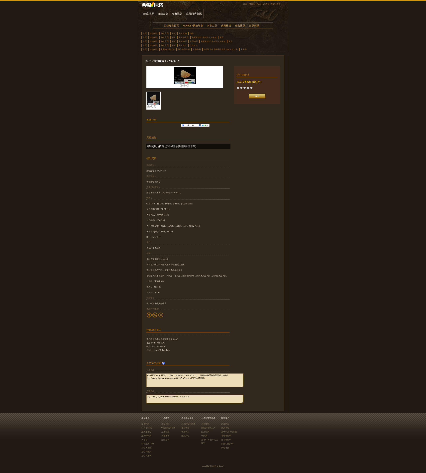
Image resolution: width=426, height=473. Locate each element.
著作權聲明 (226, 435)
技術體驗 (177, 13)
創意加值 (185, 435)
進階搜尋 (240, 25)
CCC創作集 (146, 427)
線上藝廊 (205, 431)
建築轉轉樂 (146, 435)
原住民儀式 (146, 451)
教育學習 (185, 427)
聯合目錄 (165, 423)
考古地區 (183, 41)
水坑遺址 (194, 45)
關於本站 (225, 427)
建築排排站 (146, 431)
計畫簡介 (225, 423)
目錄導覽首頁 (171, 25)
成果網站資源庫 (188, 423)
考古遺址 (183, 45)
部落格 (252, 3)
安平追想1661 (147, 443)
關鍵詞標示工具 (208, 427)
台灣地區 (194, 41)
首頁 (245, 3)
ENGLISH (275, 3)
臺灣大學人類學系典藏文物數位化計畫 (221, 49)
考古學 (244, 49)
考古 (174, 33)
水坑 (221, 37)
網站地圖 (225, 447)
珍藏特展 (148, 13)
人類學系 (197, 49)
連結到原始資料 (155, 146)
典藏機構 (226, 25)
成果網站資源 (194, 13)
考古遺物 (183, 33)
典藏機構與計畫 (168, 49)
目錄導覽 (162, 13)
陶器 (192, 33)
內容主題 (212, 25)
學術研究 (185, 431)
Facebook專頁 (262, 3)
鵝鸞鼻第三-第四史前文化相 (204, 37)
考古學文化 (184, 37)
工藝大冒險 (146, 447)
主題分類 (165, 431)
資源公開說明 (227, 443)
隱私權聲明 (226, 439)
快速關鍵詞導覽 (168, 427)
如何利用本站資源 (229, 431)
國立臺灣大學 (184, 49)
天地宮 (144, 439)
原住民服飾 (146, 455)
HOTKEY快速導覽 (193, 25)
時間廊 (204, 435)
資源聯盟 (254, 25)
